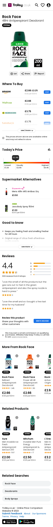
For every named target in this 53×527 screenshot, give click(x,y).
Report (41, 73)
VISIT (47, 92)
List (15, 73)
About (27, 513)
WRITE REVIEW (42, 321)
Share (27, 73)
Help (22, 516)
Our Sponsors (39, 513)
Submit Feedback (12, 513)
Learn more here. (20, 336)
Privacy (14, 516)
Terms (5, 516)
